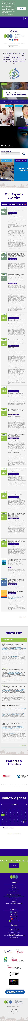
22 (21, 819)
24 (2, 821)
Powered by (11, 1013)
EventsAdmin (16, 1013)
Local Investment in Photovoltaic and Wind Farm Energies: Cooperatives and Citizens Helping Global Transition (16, 514)
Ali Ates (13, 714)
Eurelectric (16, 729)
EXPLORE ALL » (23, 617)
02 (25, 812)
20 (14, 819)
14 (17, 817)
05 (10, 814)
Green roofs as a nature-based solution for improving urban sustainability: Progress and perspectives (16, 275)
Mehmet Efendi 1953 (12, 713)
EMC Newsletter (15, 921)
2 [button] (3, 784)
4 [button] (7, 784)
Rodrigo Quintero (19, 690)
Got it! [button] (21, 8)
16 (25, 817)
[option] (14, 777)
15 (21, 817)
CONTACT (23, 43)
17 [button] (12, 786)
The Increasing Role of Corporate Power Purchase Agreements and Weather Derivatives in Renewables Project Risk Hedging (17, 493)
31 (17, 812)
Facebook (15, 912)
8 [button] (15, 784)
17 (2, 819)
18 (6, 819)
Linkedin (15, 914)
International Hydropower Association (14, 673)
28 (6, 812)
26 (10, 821)
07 (17, 814)
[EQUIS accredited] (19, 952)
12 (10, 817)
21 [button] (20, 786)
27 (2, 812)
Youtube (15, 918)
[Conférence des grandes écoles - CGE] (14, 975)
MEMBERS (5, 43)
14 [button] (26, 784)
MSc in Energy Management (14, 672)
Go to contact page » (14, 937)
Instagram (15, 916)
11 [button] (20, 784)
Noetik (16, 1011)
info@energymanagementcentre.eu (16, 935)
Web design (12, 1011)
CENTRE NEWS (18, 106)
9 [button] (17, 784)
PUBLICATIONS (9, 106)
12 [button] (22, 784)
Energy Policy (14, 595)
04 (6, 814)
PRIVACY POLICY (11, 43)
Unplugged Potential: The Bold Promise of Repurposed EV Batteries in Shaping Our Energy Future (16, 410)
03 (2, 814)
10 (2, 817)
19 (10, 819)
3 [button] (5, 784)
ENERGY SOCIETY (23, 128)
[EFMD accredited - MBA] (17, 960)
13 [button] (24, 784)
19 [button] (16, 786)
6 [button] (11, 784)
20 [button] (18, 786)
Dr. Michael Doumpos (19, 597)
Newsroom (14, 887)
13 (14, 817)
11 (6, 817)
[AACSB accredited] (5, 960)
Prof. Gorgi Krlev (14, 656)
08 (21, 814)
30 (14, 812)
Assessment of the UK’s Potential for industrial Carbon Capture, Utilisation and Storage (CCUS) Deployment (17, 470)
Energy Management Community (14, 903)
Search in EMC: (6, 151)
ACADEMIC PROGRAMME (21, 160)
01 (21, 812)
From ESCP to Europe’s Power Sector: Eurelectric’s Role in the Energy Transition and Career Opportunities (13, 723)
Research (14, 899)
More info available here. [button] (7, 14)
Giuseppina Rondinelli (12, 733)
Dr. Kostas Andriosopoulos (18, 596)
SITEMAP (18, 43)
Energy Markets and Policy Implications (15, 591)
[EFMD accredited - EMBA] (14, 968)
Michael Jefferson (16, 586)
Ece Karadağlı (17, 714)
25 (6, 821)
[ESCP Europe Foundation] (7, 952)
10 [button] (19, 784)
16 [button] (10, 786)
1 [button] (1, 784)
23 (25, 819)
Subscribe (14, 865)
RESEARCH (3, 84)
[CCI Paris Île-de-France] (15, 992)
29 (10, 812)
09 (25, 814)
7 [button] (13, 784)
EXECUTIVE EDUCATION (6, 160)
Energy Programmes (14, 897)
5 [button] (9, 784)
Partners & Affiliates (14, 891)
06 (14, 814)
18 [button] (14, 786)
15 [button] (8, 786)
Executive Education (14, 889)
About (14, 885)
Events (14, 901)
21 (17, 819)
